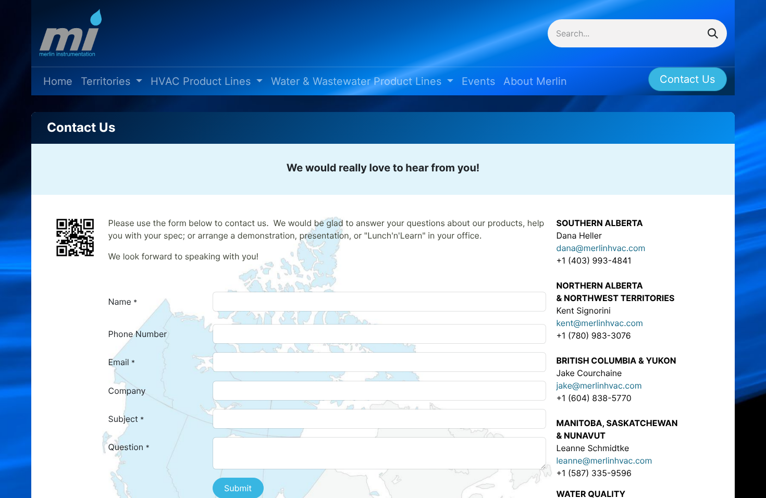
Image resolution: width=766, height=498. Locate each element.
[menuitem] (58, 81)
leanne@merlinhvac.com (604, 460)
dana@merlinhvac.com (601, 248)
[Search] (713, 33)
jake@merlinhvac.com (599, 385)
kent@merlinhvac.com (600, 323)
